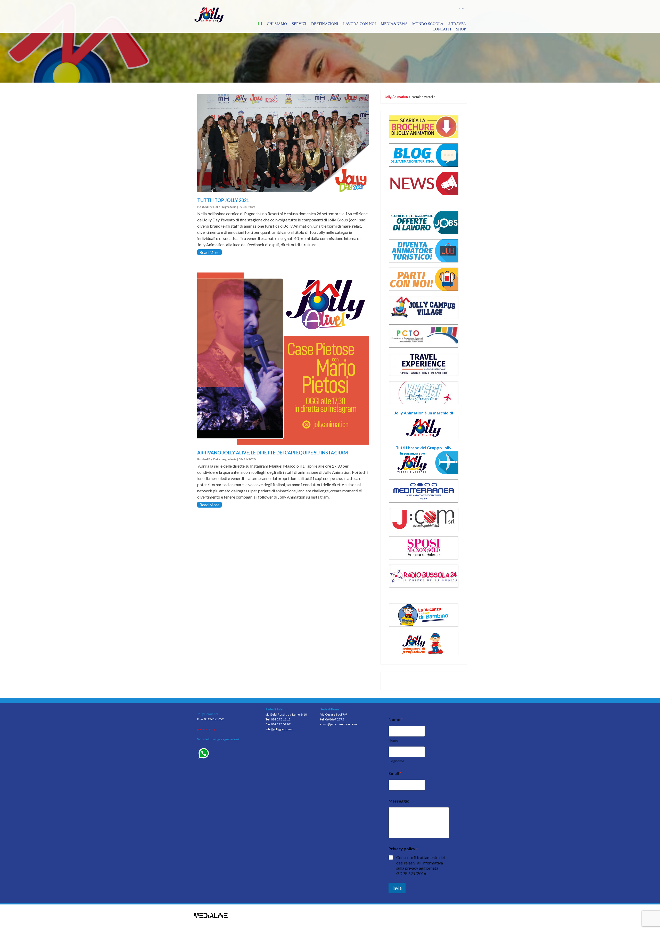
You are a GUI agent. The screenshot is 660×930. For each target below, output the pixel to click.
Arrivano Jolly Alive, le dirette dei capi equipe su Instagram (272, 452)
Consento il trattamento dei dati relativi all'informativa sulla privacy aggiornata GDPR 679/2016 (420, 865)
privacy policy (206, 729)
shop (461, 29)
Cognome (396, 761)
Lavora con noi (359, 24)
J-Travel (457, 24)
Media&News (394, 24)
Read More (209, 252)
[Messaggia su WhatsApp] (227, 754)
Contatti (442, 29)
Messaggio (399, 800)
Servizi (299, 24)
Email (395, 773)
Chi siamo (277, 24)
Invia (397, 888)
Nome (393, 740)
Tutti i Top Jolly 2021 (223, 200)
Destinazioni (324, 24)
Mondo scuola (427, 24)
